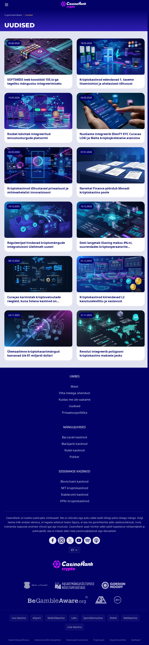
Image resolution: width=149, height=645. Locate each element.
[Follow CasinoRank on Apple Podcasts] (96, 540)
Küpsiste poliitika (118, 639)
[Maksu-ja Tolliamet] (36, 585)
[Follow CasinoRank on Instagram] (61, 540)
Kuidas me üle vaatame (74, 400)
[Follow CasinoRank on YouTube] (78, 540)
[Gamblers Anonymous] (101, 599)
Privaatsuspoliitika (74, 413)
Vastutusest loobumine (77, 639)
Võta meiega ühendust (74, 393)
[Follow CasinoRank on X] (70, 540)
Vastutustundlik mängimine (48, 639)
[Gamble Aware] (58, 599)
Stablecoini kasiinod (74, 495)
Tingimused (98, 639)
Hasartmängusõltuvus (18, 639)
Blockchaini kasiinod (74, 481)
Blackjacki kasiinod (74, 444)
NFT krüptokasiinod (74, 488)
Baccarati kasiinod (74, 437)
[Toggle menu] (6, 4)
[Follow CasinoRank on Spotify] (87, 540)
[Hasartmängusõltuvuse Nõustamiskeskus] (74, 585)
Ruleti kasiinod (75, 450)
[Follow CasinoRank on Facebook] (52, 540)
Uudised (74, 406)
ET (72, 550)
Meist (74, 386)
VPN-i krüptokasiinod (74, 501)
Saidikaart (136, 639)
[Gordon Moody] (113, 585)
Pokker (74, 457)
